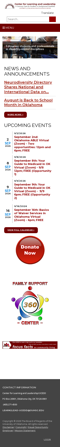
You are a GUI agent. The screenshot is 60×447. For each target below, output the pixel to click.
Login (47, 439)
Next (55, 51)
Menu (9, 27)
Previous (4, 51)
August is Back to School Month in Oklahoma (28, 102)
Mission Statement (25, 430)
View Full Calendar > (21, 230)
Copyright (21, 427)
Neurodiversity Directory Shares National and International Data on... (28, 87)
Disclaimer (8, 427)
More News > (16, 114)
